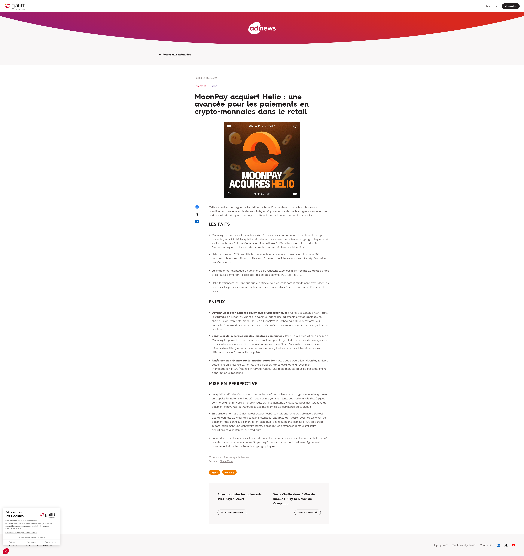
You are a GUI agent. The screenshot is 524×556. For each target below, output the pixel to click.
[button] (5, 551)
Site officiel (226, 461)
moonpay (229, 472)
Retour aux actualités (176, 54)
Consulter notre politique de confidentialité (21, 533)
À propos (439, 545)
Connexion (510, 6)
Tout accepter (50, 542)
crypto (214, 472)
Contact (485, 545)
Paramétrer (31, 542)
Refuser (12, 542)
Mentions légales (462, 545)
